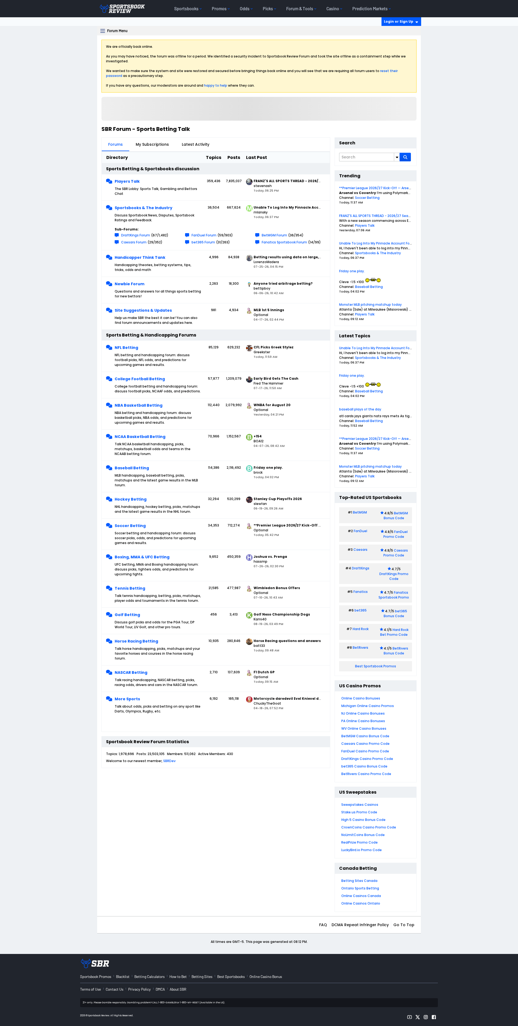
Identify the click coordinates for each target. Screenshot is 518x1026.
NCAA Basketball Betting (140, 436)
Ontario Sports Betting (360, 888)
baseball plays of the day (360, 409)
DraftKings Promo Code (393, 576)
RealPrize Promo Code (359, 842)
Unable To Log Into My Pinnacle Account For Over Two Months (390, 243)
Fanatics (360, 591)
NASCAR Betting (131, 672)
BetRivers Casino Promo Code (366, 774)
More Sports (127, 699)
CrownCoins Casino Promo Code (368, 827)
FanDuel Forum (204, 235)
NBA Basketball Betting (138, 405)
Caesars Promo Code (395, 553)
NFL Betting (126, 347)
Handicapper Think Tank (140, 257)
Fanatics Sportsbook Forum (284, 242)
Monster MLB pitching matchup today (370, 304)
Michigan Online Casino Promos (367, 706)
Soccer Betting (130, 525)
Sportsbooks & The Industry (143, 207)
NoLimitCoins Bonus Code (363, 835)
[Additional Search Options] (397, 157)
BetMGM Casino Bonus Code (365, 736)
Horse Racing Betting (136, 641)
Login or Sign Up (398, 21)
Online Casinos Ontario (360, 903)
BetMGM (360, 512)
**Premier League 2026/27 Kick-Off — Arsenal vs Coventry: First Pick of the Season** (408, 188)
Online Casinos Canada (361, 895)
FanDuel (360, 531)
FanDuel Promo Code (395, 534)
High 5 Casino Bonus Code (363, 819)
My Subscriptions (152, 144)
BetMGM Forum (274, 235)
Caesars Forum (133, 242)
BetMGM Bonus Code (396, 515)
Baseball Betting (132, 468)
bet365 (361, 610)
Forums (115, 144)
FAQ (323, 925)
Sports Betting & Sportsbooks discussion (152, 169)
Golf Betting (127, 614)
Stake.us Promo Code (359, 812)
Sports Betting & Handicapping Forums (151, 335)
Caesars (360, 549)
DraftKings (360, 568)
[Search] (405, 157)
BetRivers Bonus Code (396, 650)
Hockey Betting (130, 499)
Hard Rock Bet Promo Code (394, 632)
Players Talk (127, 181)
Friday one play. (352, 271)
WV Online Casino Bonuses (363, 728)
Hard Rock (361, 629)
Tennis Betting (130, 588)
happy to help (215, 85)
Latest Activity (195, 144)
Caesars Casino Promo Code (365, 743)
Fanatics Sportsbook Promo (394, 595)
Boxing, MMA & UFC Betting (142, 557)
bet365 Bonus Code (395, 613)
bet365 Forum (203, 242)
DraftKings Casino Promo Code (367, 758)
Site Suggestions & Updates (143, 310)
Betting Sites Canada (359, 880)
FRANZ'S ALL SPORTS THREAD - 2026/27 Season (376, 215)
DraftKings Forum (135, 235)
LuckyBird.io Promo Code (361, 850)
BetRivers (360, 647)
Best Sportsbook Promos (375, 666)
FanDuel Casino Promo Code (365, 751)
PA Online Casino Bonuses (363, 721)
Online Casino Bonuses (360, 698)
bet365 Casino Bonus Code (364, 766)
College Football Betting (140, 379)
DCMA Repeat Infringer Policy (360, 925)
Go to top (403, 925)
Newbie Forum (129, 284)
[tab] (115, 144)
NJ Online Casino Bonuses (363, 713)
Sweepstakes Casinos (359, 804)
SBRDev (169, 761)
